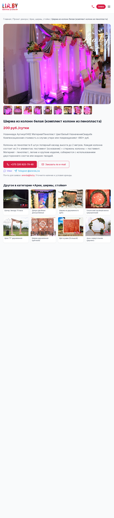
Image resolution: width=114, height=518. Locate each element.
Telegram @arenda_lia (29, 171)
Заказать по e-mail (55, 164)
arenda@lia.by (28, 175)
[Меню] (109, 6)
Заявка (101, 7)
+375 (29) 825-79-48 (22, 164)
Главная (7, 19)
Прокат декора (20, 19)
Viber (9, 171)
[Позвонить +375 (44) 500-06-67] (93, 6)
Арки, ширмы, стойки (40, 19)
